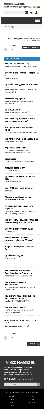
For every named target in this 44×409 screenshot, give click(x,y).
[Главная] (22, 7)
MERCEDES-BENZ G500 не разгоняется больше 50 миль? (19, 238)
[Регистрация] (37, 13)
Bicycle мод (10, 159)
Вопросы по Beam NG (15, 63)
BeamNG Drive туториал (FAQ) (19, 228)
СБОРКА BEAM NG (13, 109)
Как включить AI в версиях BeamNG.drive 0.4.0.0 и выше (18, 272)
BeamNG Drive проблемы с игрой (20, 72)
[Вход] (31, 13)
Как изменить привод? (15, 307)
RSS (38, 41)
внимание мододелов (15, 98)
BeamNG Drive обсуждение (17, 188)
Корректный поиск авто (16, 147)
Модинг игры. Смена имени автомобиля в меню (18, 198)
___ (6, 264)
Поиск (33, 41)
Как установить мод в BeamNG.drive (15, 283)
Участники (28, 39)
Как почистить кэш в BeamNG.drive (21, 139)
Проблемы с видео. (14, 255)
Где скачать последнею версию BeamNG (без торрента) (20, 297)
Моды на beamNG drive (16, 167)
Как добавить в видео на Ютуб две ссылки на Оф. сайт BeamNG (21, 221)
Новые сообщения (15, 39)
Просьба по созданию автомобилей (21, 84)
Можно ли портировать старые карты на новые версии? (20, 119)
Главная (6, 26)
